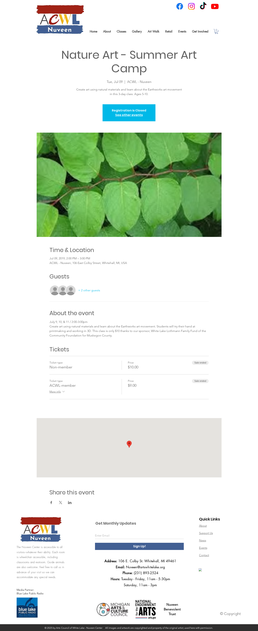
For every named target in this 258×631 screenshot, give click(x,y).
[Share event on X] (60, 502)
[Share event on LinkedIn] (70, 502)
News (202, 540)
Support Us (206, 533)
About (203, 525)
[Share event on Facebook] (51, 502)
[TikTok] (203, 6)
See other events (129, 115)
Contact (204, 555)
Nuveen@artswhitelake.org (145, 567)
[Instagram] (191, 6)
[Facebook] (179, 6)
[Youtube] (214, 6)
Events (203, 548)
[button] (107, 31)
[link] (216, 31)
